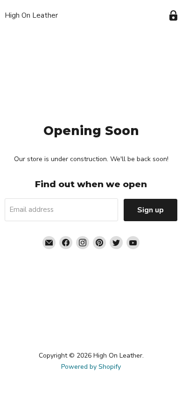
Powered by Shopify (91, 366)
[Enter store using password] (173, 16)
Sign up (150, 210)
